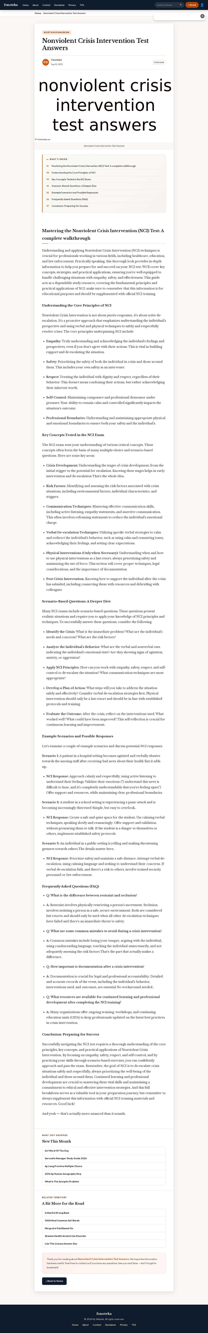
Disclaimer (59, 5)
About (35, 5)
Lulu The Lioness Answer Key (61, 1243)
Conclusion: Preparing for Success (70, 205)
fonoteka (11, 5)
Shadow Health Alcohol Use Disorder (65, 1235)
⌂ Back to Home (54, 1281)
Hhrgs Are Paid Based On (59, 1228)
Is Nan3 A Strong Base (57, 1212)
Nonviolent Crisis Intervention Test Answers (103, 1259)
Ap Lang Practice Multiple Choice (63, 1166)
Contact (46, 5)
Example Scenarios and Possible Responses (75, 192)
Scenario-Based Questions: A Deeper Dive (74, 185)
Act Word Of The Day (57, 1150)
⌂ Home (192, 5)
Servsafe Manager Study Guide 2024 (66, 1158)
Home (26, 5)
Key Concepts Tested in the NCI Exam (71, 179)
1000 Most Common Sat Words (62, 1220)
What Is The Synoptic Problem (62, 1181)
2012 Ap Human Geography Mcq (63, 1173)
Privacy (72, 5)
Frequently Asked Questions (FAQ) (70, 199)
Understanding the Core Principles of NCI (74, 172)
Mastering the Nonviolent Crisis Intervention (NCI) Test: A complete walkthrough (94, 166)
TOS (82, 5)
